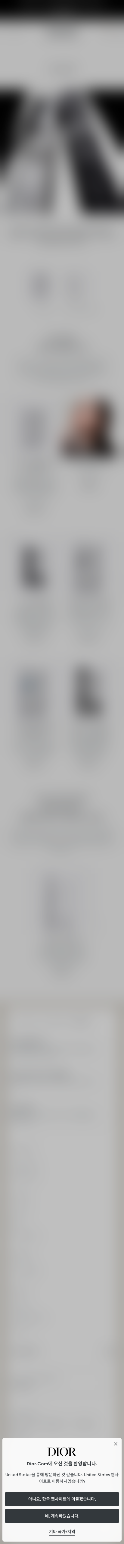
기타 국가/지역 (62, 1531)
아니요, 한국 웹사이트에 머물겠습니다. (62, 1499)
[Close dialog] (115, 1444)
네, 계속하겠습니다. (62, 1516)
